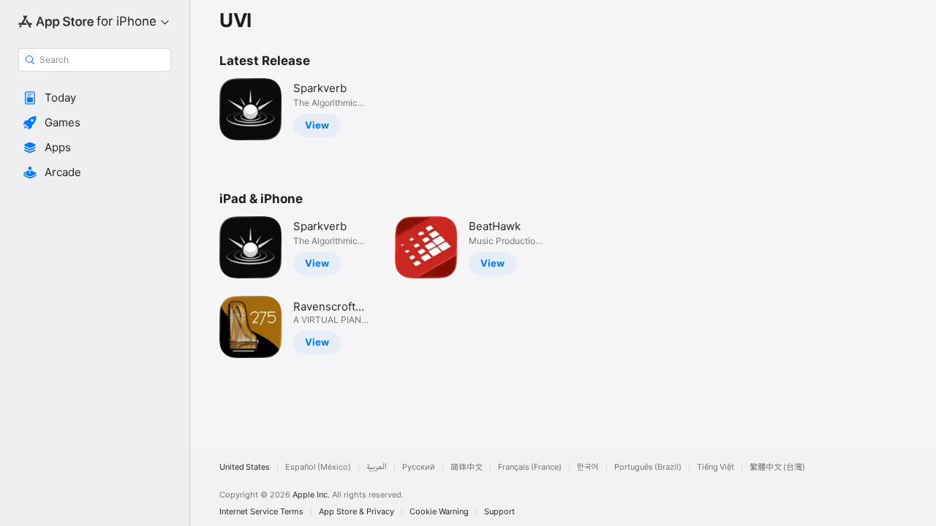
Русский (418, 467)
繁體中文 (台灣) (777, 467)
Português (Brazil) (648, 467)
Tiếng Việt (715, 467)
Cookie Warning (439, 512)
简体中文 (466, 467)
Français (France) (530, 467)
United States (244, 467)
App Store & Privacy (356, 512)
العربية (376, 467)
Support (499, 512)
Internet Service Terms (261, 512)
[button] (94, 98)
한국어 (588, 467)
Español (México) (318, 467)
